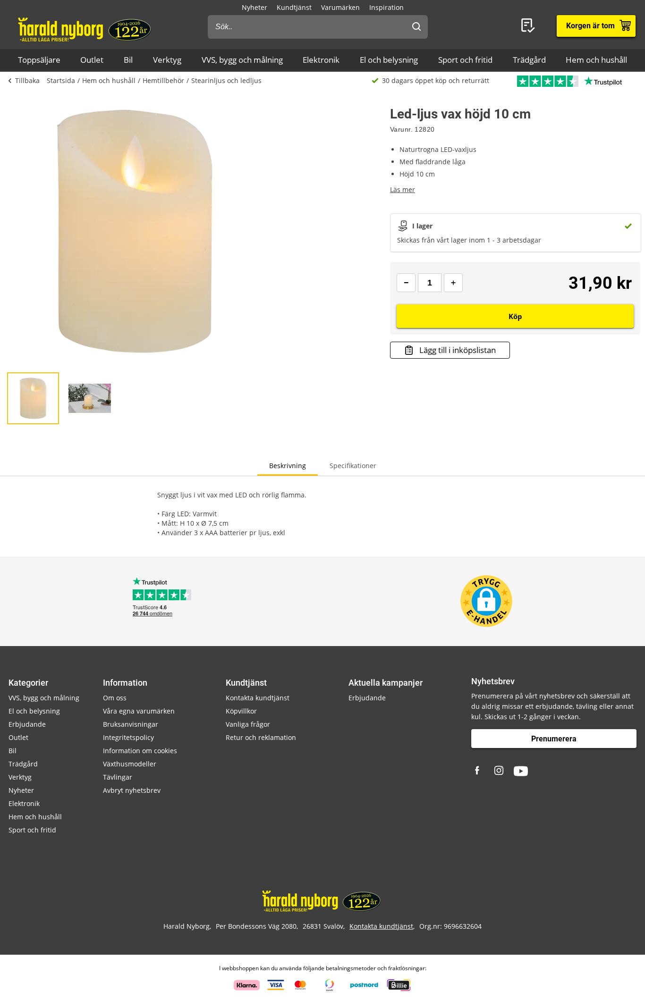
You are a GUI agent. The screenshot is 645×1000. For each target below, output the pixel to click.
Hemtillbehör (163, 80)
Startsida (61, 80)
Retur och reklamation (261, 737)
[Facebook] (478, 771)
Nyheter (254, 7)
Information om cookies (140, 750)
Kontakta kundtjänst (257, 697)
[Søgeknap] (416, 27)
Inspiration (386, 7)
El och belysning (389, 59)
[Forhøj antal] (453, 282)
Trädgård (529, 59)
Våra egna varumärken (139, 710)
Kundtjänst (294, 7)
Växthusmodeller (129, 763)
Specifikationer (353, 465)
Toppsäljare (39, 59)
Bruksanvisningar (130, 724)
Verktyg (167, 59)
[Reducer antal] (406, 282)
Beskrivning (287, 465)
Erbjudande (27, 724)
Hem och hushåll (596, 59)
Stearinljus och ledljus (226, 80)
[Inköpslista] (530, 26)
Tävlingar (117, 777)
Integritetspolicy (128, 737)
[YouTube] (521, 771)
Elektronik (321, 59)
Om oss (115, 697)
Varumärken (340, 7)
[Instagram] (499, 771)
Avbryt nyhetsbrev (132, 790)
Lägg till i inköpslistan (457, 350)
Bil (128, 59)
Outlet (91, 59)
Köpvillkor (241, 710)
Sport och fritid (465, 59)
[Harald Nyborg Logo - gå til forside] (85, 29)
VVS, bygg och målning (242, 59)
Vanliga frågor (248, 724)
